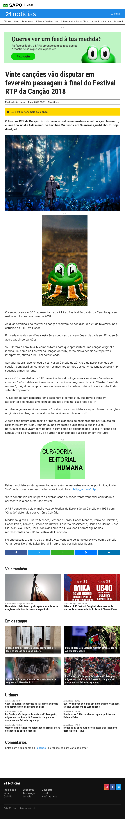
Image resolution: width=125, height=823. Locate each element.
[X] (118, 787)
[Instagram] (106, 787)
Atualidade (53, 102)
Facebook (41, 747)
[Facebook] (112, 787)
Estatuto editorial (27, 808)
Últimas (11, 695)
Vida (66, 603)
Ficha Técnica (10, 808)
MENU (30, 5)
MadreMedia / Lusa (15, 102)
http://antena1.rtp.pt (86, 489)
